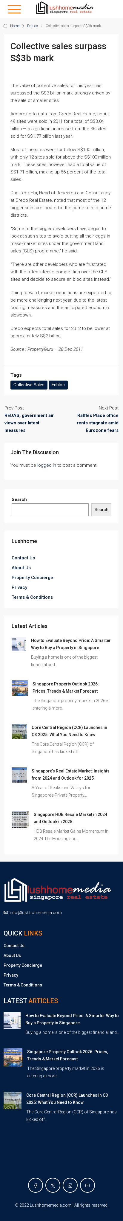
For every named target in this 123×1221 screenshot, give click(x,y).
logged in (46, 465)
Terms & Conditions (32, 597)
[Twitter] (52, 1185)
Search (19, 499)
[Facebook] (35, 1185)
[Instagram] (70, 1185)
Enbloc (32, 26)
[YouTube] (87, 1185)
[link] (19, 643)
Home (14, 26)
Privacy (19, 587)
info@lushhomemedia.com (36, 912)
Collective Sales (28, 384)
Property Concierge (32, 577)
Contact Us (23, 558)
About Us (21, 567)
